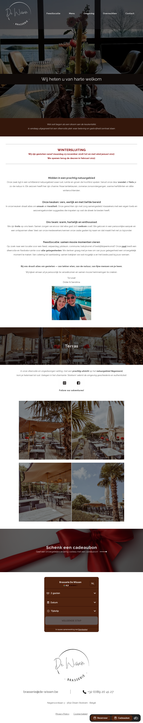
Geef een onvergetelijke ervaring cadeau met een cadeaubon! (67, 551)
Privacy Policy (62, 714)
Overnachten (110, 13)
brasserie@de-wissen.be (40, 692)
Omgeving (89, 13)
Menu (72, 13)
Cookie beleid (80, 714)
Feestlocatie (53, 13)
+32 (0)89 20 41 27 (101, 692)
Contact (129, 13)
